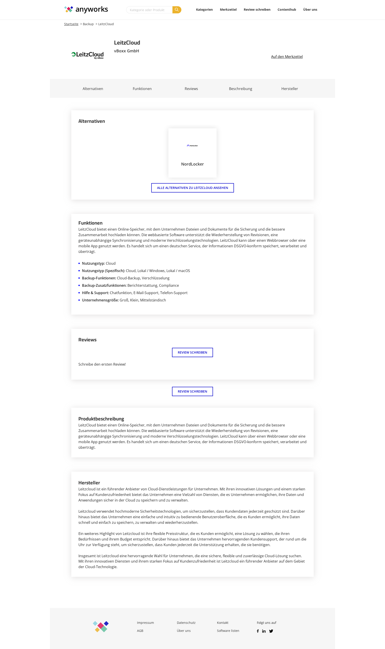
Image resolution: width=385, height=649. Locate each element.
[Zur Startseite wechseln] (88, 9)
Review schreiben (192, 352)
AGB (140, 631)
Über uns (184, 631)
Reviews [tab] (191, 88)
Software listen (228, 631)
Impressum (145, 622)
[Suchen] (176, 9)
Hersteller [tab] (289, 88)
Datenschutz (186, 622)
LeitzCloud (106, 24)
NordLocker (192, 164)
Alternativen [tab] (93, 88)
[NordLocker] (192, 145)
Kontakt (222, 622)
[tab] (142, 88)
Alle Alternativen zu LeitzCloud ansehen (192, 188)
